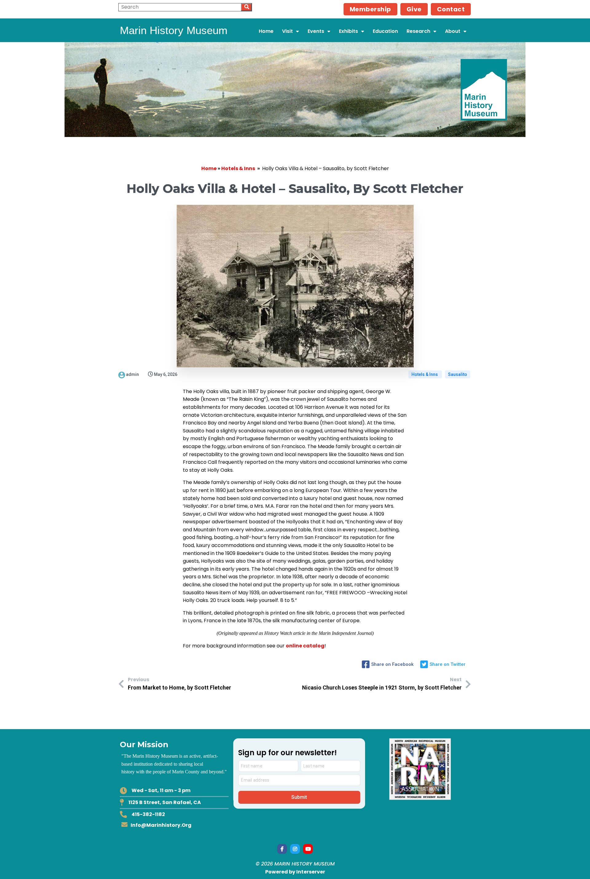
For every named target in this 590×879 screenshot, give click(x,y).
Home (209, 168)
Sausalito (457, 374)
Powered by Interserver (295, 871)
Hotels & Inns (238, 168)
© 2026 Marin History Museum (295, 863)
